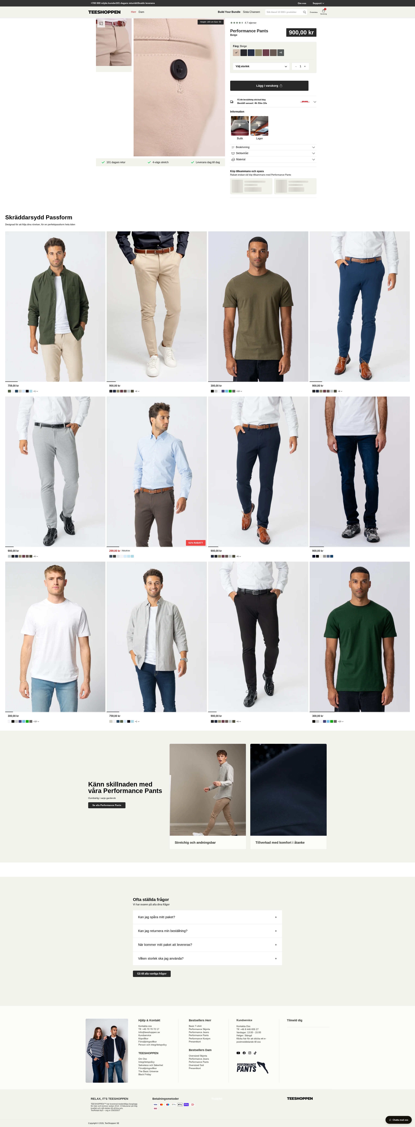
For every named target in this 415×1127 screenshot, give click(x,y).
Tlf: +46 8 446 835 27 (248, 1029)
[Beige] (236, 52)
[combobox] (283, 12)
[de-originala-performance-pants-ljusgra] (128, 391)
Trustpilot (216, 1098)
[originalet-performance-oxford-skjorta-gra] (20, 391)
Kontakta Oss (243, 1026)
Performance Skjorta (199, 1029)
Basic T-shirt (195, 1026)
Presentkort (195, 1041)
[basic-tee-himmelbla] (226, 391)
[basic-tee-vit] (219, 391)
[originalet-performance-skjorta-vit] (121, 556)
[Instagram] (249, 1052)
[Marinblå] (251, 52)
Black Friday (144, 1074)
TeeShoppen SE (112, 1123)
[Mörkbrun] (273, 52)
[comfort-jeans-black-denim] (317, 556)
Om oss (302, 3)
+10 (238, 391)
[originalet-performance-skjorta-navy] (111, 556)
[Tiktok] (255, 1052)
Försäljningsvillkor (147, 1041)
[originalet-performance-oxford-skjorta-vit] (13, 391)
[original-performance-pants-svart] (111, 391)
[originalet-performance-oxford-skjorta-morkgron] (9, 391)
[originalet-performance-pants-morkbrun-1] (125, 391)
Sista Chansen (251, 12)
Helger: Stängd (244, 1035)
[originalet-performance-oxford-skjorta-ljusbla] (23, 391)
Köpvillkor (143, 1038)
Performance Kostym (199, 1038)
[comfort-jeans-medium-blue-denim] (331, 556)
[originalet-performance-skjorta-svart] (114, 556)
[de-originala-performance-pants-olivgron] (118, 391)
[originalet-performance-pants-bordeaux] (121, 391)
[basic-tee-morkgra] (233, 391)
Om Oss (142, 1059)
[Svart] (243, 52)
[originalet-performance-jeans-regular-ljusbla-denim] (328, 556)
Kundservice (144, 1035)
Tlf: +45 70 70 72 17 (148, 1029)
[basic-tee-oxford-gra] (216, 391)
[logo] (104, 12)
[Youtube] (238, 1053)
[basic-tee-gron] (230, 391)
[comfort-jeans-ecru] (321, 556)
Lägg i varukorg (267, 85)
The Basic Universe (148, 1071)
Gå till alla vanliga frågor (151, 973)
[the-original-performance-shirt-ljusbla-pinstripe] (128, 556)
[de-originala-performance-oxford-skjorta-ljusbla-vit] (30, 391)
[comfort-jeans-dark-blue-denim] (313, 556)
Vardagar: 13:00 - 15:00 (249, 1032)
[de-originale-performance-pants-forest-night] (132, 391)
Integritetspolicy (146, 1062)
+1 (34, 391)
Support (317, 3)
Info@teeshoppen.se (149, 1032)
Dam (141, 12)
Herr (133, 12)
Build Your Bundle (229, 12)
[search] (304, 12)
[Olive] (258, 52)
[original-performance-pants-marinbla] (114, 391)
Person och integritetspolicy (152, 1044)
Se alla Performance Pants (106, 805)
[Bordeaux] (266, 52)
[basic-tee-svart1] (212, 391)
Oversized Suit (196, 1065)
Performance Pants (199, 1035)
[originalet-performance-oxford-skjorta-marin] (16, 391)
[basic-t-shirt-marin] (223, 391)
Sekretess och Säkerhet (150, 1065)
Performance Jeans (199, 1032)
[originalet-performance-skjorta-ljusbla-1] (125, 556)
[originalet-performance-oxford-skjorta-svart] (27, 391)
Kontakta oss (145, 1026)
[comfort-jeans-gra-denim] (324, 556)
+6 (136, 391)
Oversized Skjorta (198, 1055)
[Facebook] (244, 1052)
